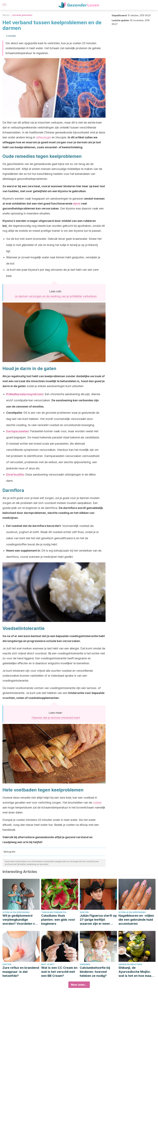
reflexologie (43, 137)
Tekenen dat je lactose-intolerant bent (55, 717)
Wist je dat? (48, 964)
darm (76, 203)
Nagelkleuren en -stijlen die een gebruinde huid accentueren (136, 919)
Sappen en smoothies (130, 964)
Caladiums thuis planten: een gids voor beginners (58, 919)
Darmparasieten (17, 431)
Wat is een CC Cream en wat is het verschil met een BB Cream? (59, 972)
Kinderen (85, 964)
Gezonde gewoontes (22, 15)
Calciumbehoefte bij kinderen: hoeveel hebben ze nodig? (95, 972)
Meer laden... (79, 984)
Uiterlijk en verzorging (16, 912)
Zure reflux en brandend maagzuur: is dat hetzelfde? (20, 972)
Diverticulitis (15, 474)
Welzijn (6, 15)
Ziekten (84, 912)
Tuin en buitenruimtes (53, 912)
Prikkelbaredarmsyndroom (24, 394)
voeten (97, 802)
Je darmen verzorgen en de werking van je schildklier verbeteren (56, 296)
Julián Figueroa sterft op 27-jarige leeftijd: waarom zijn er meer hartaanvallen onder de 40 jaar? (98, 920)
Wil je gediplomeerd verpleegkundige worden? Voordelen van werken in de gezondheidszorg (20, 920)
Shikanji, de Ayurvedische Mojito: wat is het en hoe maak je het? (135, 972)
